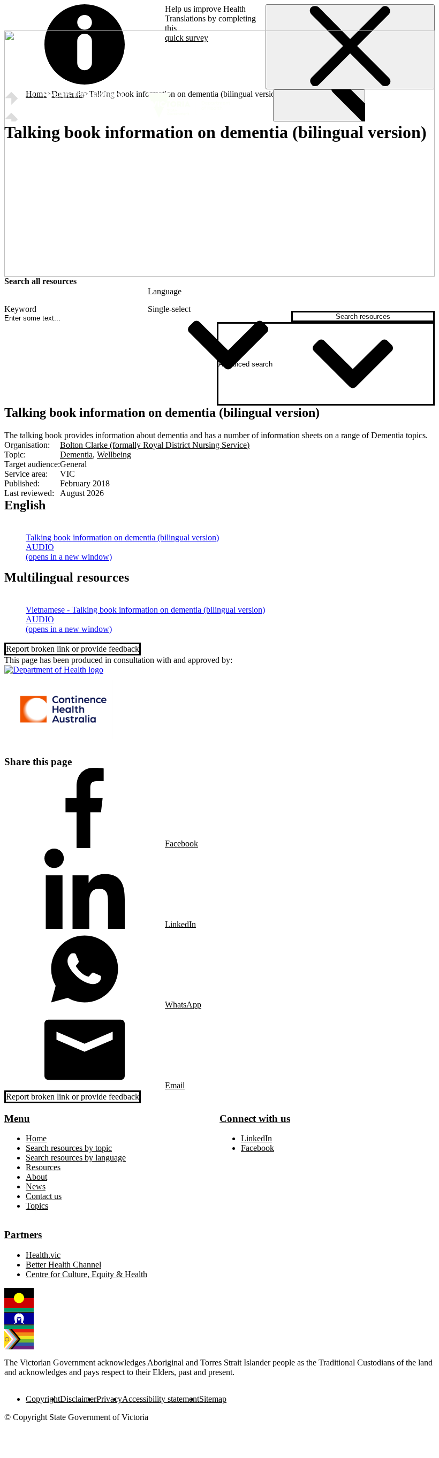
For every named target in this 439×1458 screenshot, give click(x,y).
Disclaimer (78, 1398)
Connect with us (255, 1118)
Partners (23, 1234)
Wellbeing (114, 454)
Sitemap (212, 1398)
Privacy (109, 1398)
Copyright (43, 1398)
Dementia (76, 454)
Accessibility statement (160, 1398)
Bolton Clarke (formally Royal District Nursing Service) (154, 444)
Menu (17, 1118)
